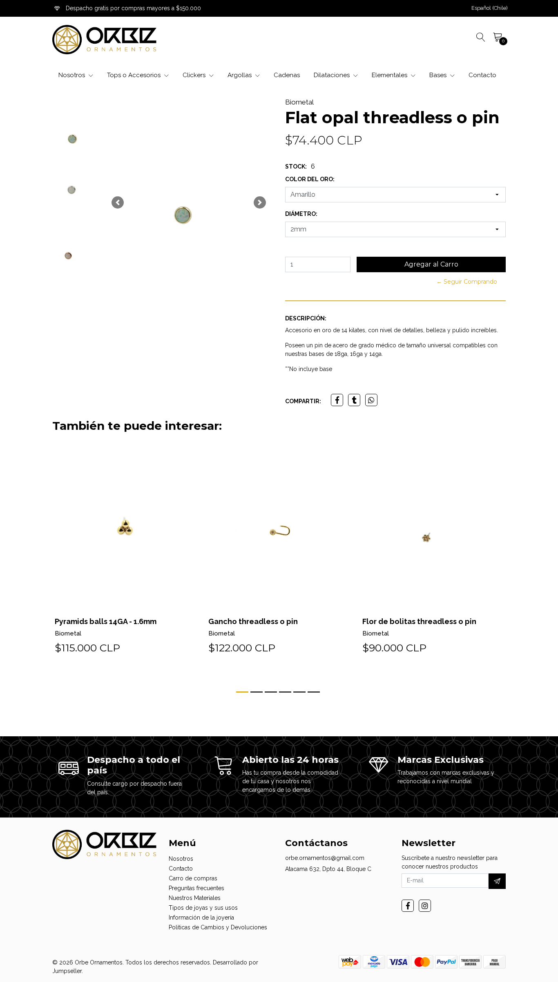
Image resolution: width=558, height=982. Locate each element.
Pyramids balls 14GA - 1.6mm (105, 621)
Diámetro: (301, 214)
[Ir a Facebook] (407, 905)
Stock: (296, 166)
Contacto (482, 75)
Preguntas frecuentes (196, 888)
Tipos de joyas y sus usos (203, 907)
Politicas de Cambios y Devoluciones (218, 927)
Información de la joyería (201, 917)
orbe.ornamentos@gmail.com (324, 858)
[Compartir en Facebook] (337, 400)
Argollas (240, 75)
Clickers (195, 75)
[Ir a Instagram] (425, 905)
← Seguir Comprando (466, 281)
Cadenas (287, 75)
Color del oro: (310, 179)
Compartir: (303, 401)
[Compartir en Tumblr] (354, 400)
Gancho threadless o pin (253, 621)
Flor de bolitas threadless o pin (419, 621)
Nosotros (72, 75)
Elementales (390, 75)
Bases (438, 75)
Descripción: (305, 318)
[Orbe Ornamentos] (104, 39)
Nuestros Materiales (195, 898)
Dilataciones (332, 75)
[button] (489, 8)
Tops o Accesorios (134, 75)
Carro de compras (193, 878)
